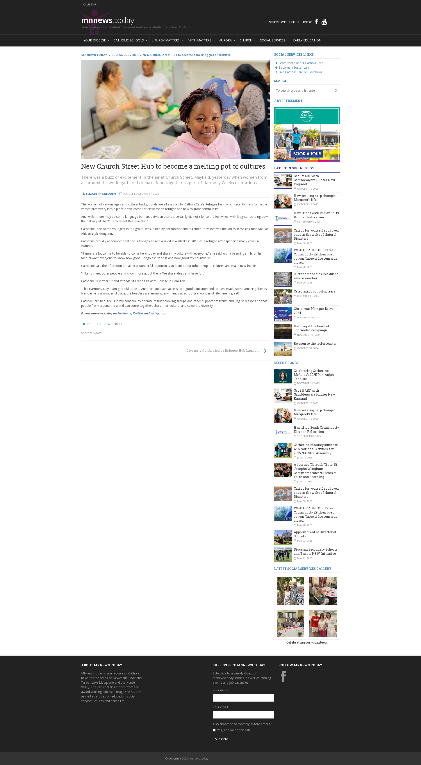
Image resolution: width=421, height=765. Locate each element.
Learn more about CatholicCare (300, 63)
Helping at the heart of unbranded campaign (311, 328)
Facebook (124, 313)
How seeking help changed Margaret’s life (315, 198)
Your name (220, 690)
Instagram (157, 313)
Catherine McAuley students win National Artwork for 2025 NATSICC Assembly (316, 449)
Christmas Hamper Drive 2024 (314, 311)
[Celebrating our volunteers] (290, 590)
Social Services (113, 324)
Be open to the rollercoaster (315, 343)
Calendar (89, 4)
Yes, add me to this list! (233, 730)
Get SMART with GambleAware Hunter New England (314, 180)
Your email (220, 707)
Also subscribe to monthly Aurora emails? (242, 724)
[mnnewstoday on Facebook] (316, 21)
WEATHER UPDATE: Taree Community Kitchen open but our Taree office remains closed (315, 256)
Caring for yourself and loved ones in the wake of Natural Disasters (316, 234)
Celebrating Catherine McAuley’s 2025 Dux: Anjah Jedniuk (314, 375)
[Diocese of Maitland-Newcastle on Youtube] (324, 21)
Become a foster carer (294, 67)
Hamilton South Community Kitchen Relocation (316, 215)
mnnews (107, 20)
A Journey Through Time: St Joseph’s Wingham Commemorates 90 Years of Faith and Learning (315, 470)
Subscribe (222, 739)
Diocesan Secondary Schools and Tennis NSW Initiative (315, 551)
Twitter (138, 313)
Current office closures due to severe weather (316, 276)
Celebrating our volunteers (314, 291)
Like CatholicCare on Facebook (300, 72)
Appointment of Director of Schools (315, 534)
